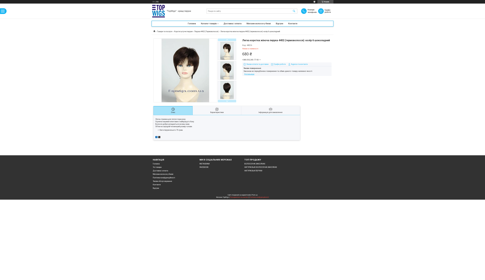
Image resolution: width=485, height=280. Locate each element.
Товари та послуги (164, 31)
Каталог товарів (209, 23)
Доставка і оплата (232, 23)
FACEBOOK (204, 167)
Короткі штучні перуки (183, 31)
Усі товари (157, 167)
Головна (192, 23)
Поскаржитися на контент (239, 197)
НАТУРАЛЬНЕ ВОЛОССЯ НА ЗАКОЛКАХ (260, 167)
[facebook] (156, 137)
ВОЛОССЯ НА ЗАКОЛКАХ (254, 164)
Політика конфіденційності (164, 178)
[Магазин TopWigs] (158, 11)
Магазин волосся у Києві (259, 23)
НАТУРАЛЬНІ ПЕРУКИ (253, 171)
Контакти (292, 23)
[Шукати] (294, 11)
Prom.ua (255, 195)
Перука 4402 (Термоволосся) (206, 31)
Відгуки (279, 23)
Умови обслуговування (162, 181)
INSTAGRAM (205, 164)
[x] (159, 137)
